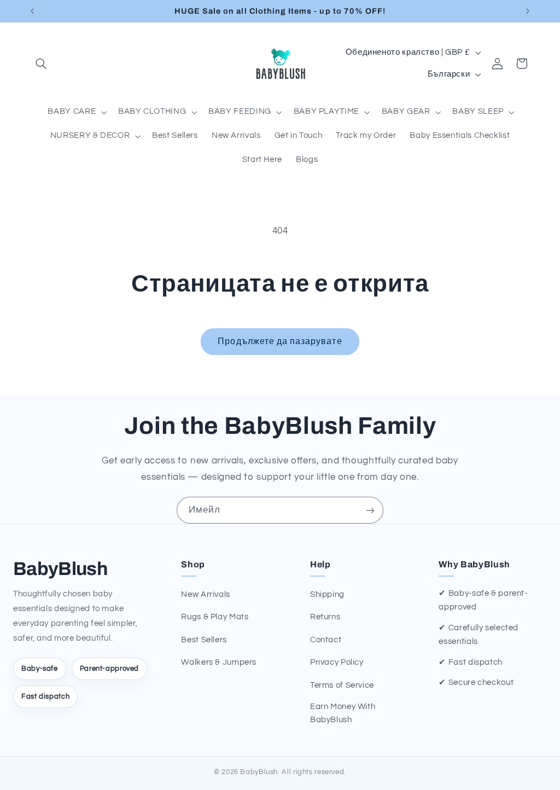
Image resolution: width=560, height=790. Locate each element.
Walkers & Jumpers (218, 662)
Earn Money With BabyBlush (342, 713)
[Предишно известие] (32, 11)
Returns (325, 617)
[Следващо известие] (528, 11)
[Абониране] (370, 510)
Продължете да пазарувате (280, 341)
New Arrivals (205, 594)
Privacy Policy (337, 662)
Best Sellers (204, 640)
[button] (41, 63)
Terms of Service (342, 685)
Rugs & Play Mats (214, 617)
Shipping (327, 594)
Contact (325, 640)
